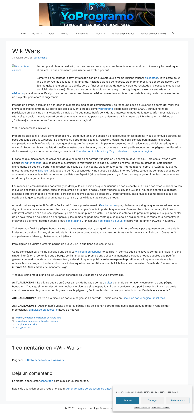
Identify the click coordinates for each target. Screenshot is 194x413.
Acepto (128, 400)
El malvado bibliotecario (90, 151)
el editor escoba (32, 162)
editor (108, 282)
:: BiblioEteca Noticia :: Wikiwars (44, 360)
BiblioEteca (82, 33)
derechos (33, 321)
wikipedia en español (88, 251)
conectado (46, 380)
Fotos (52, 33)
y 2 (108, 151)
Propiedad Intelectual (35, 317)
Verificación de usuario (112, 220)
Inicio (23, 33)
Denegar (152, 400)
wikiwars (54, 321)
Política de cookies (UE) (153, 33)
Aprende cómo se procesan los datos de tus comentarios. (101, 388)
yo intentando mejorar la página (132, 151)
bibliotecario (73, 220)
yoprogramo (105, 108)
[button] (173, 33)
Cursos (98, 33)
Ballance (43, 170)
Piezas (35, 33)
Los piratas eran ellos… (27, 324)
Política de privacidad (161, 407)
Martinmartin (108, 205)
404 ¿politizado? (24, 327)
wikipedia (18, 93)
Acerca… (65, 33)
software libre (54, 317)
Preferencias (178, 400)
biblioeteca (151, 77)
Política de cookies (142, 407)
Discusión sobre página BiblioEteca (143, 298)
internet (19, 317)
